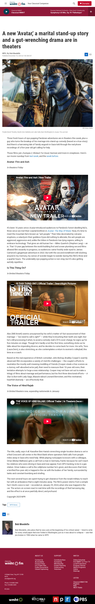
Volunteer (57, 569)
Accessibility (39, 562)
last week (34, 156)
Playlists (76, 584)
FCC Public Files (40, 565)
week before (52, 156)
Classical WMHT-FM (80, 582)
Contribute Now (59, 560)
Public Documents (41, 567)
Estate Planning (60, 565)
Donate (85, 3)
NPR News (13, 505)
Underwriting (58, 567)
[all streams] (91, 11)
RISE (75, 586)
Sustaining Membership (58, 563)
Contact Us (39, 560)
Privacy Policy (40, 564)
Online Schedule (79, 560)
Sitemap (76, 571)
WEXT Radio (77, 587)
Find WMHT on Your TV (81, 562)
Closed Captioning (41, 569)
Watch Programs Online (79, 568)
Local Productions (79, 564)
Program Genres (79, 565)
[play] (6, 11)
